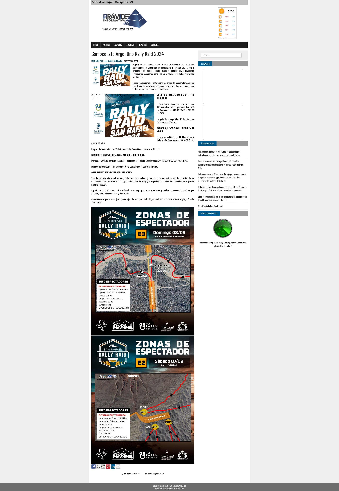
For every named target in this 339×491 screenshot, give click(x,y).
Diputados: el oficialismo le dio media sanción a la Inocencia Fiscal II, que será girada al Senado (222, 198)
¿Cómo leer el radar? (223, 246)
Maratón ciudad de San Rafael (210, 206)
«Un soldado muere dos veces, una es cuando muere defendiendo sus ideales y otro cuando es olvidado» (219, 153)
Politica (106, 44)
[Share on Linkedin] (113, 466)
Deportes (143, 44)
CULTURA (155, 44)
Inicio (95, 44)
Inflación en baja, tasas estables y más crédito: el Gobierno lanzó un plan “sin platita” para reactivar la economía (222, 189)
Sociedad (130, 44)
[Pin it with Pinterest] (108, 466)
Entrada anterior (131, 473)
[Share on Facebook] (93, 466)
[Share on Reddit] (103, 466)
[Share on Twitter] (98, 466)
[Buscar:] (221, 54)
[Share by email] (118, 466)
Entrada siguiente (153, 473)
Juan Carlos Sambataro (113, 61)
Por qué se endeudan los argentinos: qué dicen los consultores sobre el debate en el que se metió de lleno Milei (220, 165)
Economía (118, 44)
